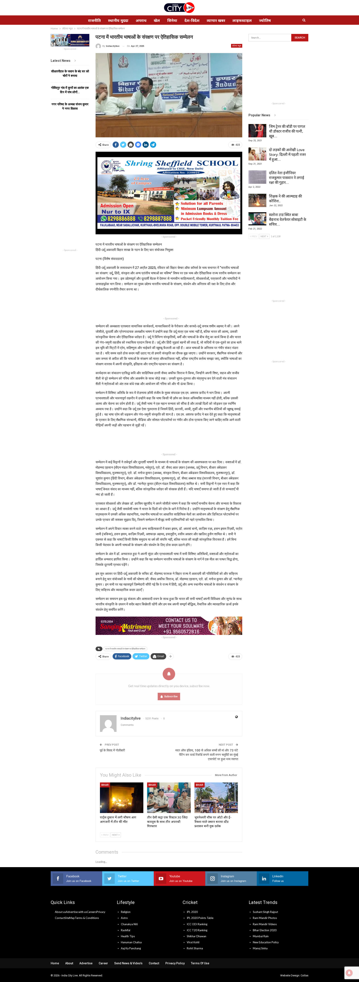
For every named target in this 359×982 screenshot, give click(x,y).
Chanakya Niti (129, 924)
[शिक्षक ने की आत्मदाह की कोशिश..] (257, 200)
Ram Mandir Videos (265, 924)
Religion (125, 912)
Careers (91, 912)
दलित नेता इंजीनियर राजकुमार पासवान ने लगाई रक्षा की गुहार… (286, 177)
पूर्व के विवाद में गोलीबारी (112, 750)
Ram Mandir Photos (265, 918)
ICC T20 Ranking (197, 930)
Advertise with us (76, 912)
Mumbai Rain (261, 936)
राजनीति (94, 20)
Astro (124, 918)
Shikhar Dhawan (196, 936)
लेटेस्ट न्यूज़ (236, 46)
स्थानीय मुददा (118, 20)
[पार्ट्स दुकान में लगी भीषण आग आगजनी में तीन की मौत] (122, 797)
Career (103, 963)
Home (55, 963)
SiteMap (70, 918)
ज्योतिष (265, 20)
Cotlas (304, 975)
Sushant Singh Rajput (265, 912)
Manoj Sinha (260, 948)
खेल (157, 20)
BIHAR (105, 784)
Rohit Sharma (195, 948)
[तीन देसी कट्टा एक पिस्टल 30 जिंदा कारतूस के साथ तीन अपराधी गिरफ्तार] (169, 797)
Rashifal (125, 930)
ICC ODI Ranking (197, 924)
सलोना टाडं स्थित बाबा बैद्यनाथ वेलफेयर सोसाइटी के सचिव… (287, 219)
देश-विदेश (191, 20)
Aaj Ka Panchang (131, 948)
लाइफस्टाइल (242, 20)
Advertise (85, 963)
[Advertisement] (171, 305)
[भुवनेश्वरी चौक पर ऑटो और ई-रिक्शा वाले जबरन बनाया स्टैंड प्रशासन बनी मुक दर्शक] (216, 797)
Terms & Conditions (87, 918)
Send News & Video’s (128, 963)
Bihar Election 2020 (265, 930)
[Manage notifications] (349, 973)
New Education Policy (266, 942)
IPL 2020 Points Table (200, 918)
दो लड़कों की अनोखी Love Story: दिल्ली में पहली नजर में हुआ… (287, 154)
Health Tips (128, 936)
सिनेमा (172, 20)
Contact (60, 918)
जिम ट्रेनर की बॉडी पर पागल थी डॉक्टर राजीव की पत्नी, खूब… (287, 131)
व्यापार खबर (216, 20)
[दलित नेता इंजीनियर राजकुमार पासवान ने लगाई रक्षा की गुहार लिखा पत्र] (257, 177)
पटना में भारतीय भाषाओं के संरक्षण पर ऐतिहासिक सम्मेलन (125, 649)
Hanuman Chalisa (131, 942)
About (69, 963)
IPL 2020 (192, 912)
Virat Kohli (193, 942)
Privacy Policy (175, 963)
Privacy (100, 912)
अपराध (141, 20)
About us (60, 912)
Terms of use (200, 963)
